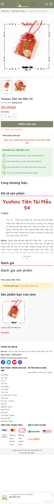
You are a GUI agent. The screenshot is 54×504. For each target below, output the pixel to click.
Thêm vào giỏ (27, 124)
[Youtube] (14, 362)
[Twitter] (9, 362)
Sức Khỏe (4, 389)
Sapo (33, 453)
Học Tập (4, 378)
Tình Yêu (4, 392)
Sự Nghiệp (5, 386)
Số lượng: (5, 112)
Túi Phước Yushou (8, 415)
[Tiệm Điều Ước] (27, 4)
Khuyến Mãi (5, 418)
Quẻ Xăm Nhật (6, 421)
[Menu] (2, 4)
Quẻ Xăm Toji (14, 497)
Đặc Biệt (4, 412)
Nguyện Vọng (6, 407)
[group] (27, 46)
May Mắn (4, 375)
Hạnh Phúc (5, 409)
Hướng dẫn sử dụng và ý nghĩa (40, 372)
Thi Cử (3, 381)
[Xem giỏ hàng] (51, 4)
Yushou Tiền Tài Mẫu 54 (10, 327)
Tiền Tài (4, 383)
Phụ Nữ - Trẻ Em (7, 401)
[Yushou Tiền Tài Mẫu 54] (14, 312)
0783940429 (16, 354)
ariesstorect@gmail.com (17, 358)
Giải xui (4, 404)
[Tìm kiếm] (46, 4)
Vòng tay (4, 398)
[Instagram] (20, 362)
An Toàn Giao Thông (9, 395)
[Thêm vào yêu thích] (12, 129)
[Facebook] (3, 362)
